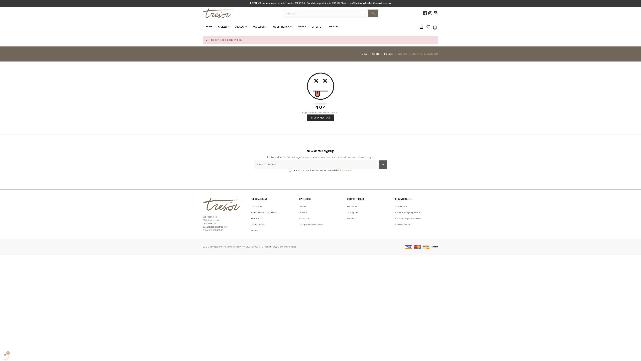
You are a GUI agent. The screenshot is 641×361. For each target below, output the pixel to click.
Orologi (303, 213)
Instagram (352, 213)
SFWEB (273, 247)
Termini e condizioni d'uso (264, 213)
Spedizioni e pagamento (408, 213)
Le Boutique (378, 3)
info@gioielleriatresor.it (215, 227)
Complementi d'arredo (311, 225)
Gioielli (302, 207)
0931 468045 (209, 224)
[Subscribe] (383, 164)
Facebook (352, 207)
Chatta (352, 3)
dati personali (344, 170)
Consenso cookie (287, 247)
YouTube (351, 219)
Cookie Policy (258, 225)
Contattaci (401, 207)
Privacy (255, 219)
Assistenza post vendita (408, 219)
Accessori (304, 219)
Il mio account (402, 225)
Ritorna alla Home (320, 118)
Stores (254, 231)
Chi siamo (256, 207)
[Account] (421, 27)
